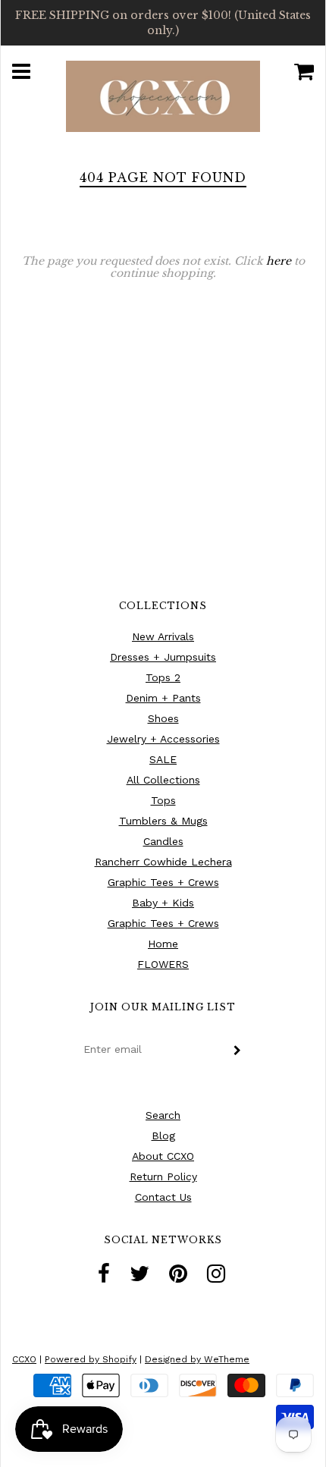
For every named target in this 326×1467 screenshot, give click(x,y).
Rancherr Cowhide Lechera (163, 862)
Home (163, 944)
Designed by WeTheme (197, 1359)
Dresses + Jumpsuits (163, 657)
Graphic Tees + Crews (163, 882)
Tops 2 (163, 677)
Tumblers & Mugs (163, 821)
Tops (163, 800)
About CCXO (163, 1156)
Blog (163, 1135)
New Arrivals (163, 636)
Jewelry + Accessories (163, 739)
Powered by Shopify (90, 1359)
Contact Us (163, 1197)
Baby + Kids (163, 903)
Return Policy (163, 1176)
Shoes (163, 718)
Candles (163, 841)
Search (163, 1115)
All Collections (163, 780)
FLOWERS (163, 964)
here (278, 261)
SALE (163, 759)
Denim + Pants (163, 698)
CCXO (24, 1359)
